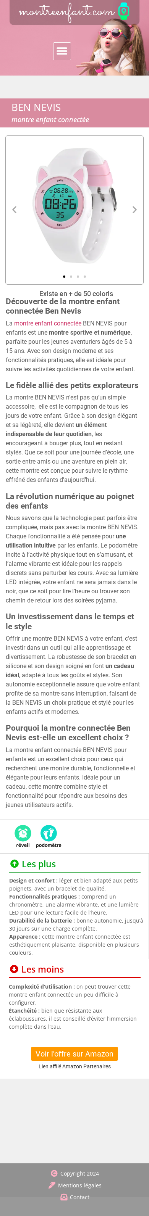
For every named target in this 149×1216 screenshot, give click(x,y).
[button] (62, 51)
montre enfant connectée (47, 323)
